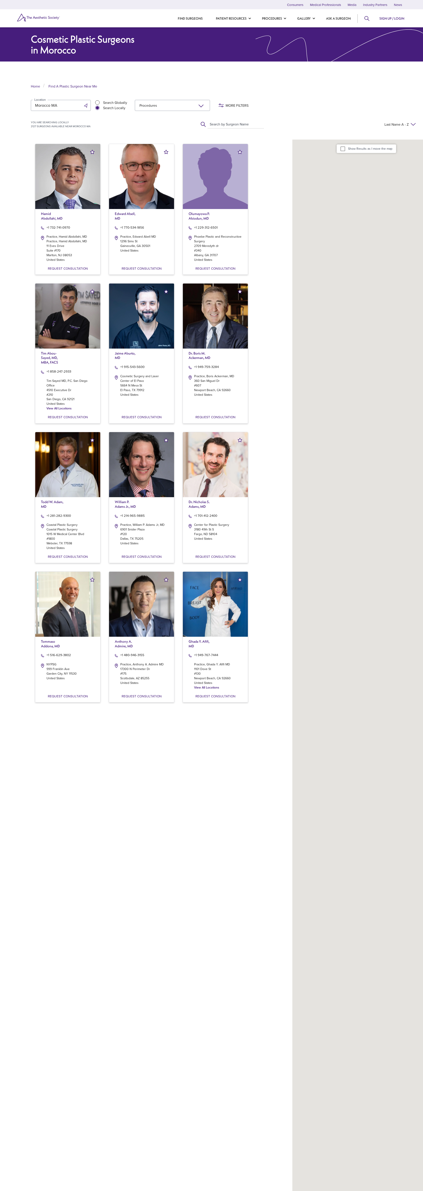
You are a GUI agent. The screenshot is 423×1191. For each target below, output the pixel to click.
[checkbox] (343, 148)
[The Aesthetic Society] (46, 17)
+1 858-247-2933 (58, 371)
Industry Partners (375, 4)
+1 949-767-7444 (206, 655)
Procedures (272, 18)
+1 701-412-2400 (205, 515)
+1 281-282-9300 (58, 515)
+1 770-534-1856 (132, 227)
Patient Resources (231, 18)
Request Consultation (68, 268)
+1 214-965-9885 (132, 515)
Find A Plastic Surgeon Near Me (72, 86)
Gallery (304, 18)
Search (366, 18)
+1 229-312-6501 (206, 227)
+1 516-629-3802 (58, 655)
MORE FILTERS (237, 105)
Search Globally (115, 102)
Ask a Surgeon (338, 18)
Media (352, 4)
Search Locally (114, 107)
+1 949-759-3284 (206, 366)
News (398, 4)
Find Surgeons (190, 18)
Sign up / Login (391, 18)
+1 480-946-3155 (132, 655)
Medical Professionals (325, 4)
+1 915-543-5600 (132, 366)
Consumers (295, 4)
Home (35, 86)
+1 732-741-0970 (58, 227)
